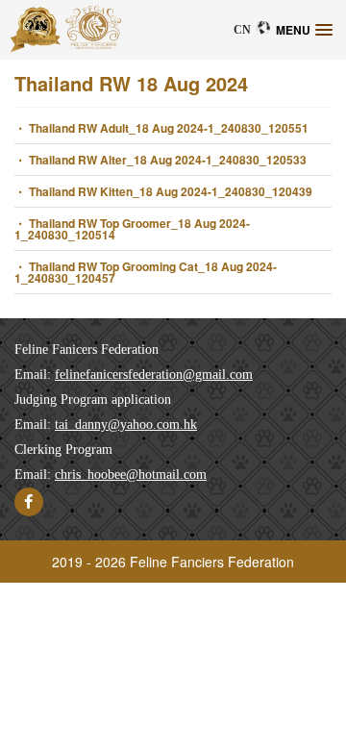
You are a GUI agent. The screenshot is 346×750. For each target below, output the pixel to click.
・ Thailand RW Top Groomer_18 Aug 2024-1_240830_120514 (132, 228)
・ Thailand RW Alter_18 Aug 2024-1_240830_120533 (160, 159)
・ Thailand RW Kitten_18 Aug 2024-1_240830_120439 (163, 191)
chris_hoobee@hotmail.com (131, 474)
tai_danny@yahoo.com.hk (126, 424)
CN (242, 29)
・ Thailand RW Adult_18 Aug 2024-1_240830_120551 (161, 128)
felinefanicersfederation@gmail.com (154, 374)
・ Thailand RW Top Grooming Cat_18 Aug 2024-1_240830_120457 (145, 272)
